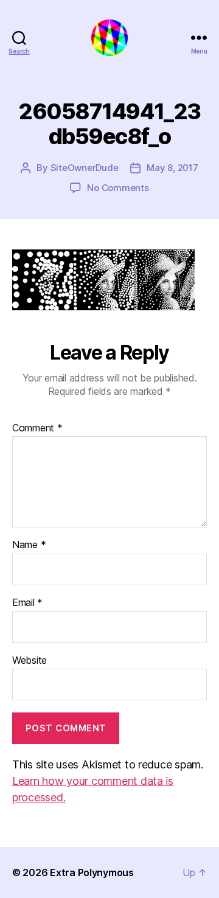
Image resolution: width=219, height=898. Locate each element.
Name (29, 545)
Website (29, 660)
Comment (37, 428)
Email (27, 602)
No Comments (117, 187)
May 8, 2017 (172, 167)
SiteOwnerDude (84, 167)
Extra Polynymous (92, 872)
